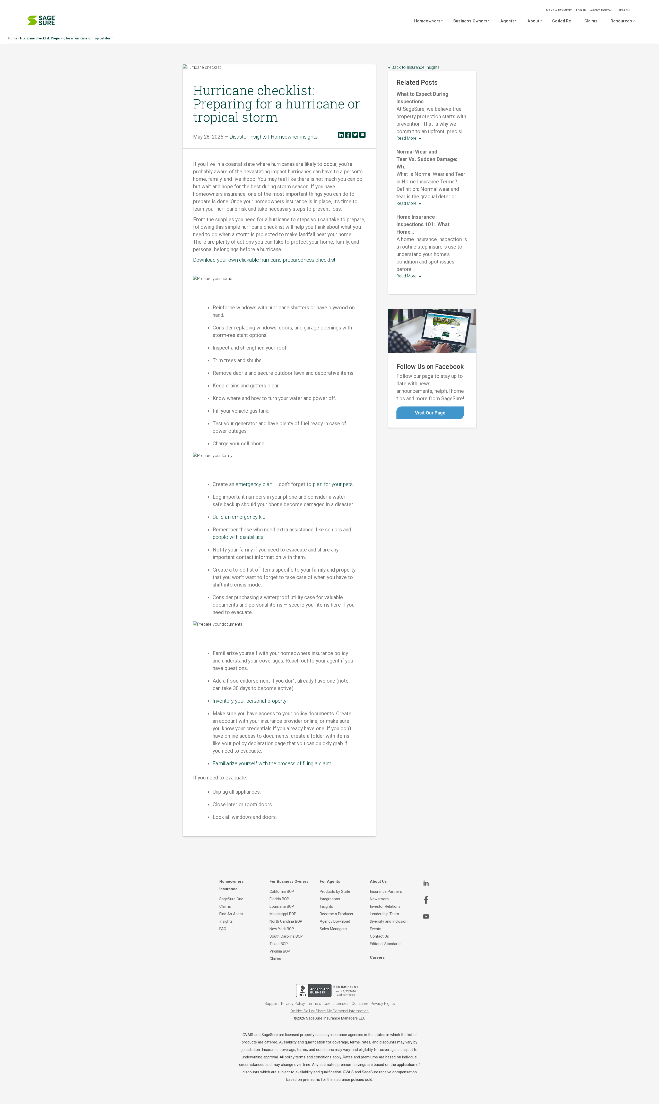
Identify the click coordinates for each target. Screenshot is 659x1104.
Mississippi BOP (283, 914)
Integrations (330, 899)
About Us (378, 881)
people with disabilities (238, 537)
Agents (507, 21)
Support (271, 1003)
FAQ (222, 929)
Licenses (341, 1003)
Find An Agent (231, 914)
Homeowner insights (294, 137)
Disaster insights (248, 137)
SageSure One (231, 899)
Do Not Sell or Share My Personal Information (329, 1011)
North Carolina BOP (286, 921)
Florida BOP (279, 899)
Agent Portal (601, 10)
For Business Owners (289, 881)
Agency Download (335, 921)
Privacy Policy (293, 1003)
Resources (621, 21)
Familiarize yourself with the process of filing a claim (272, 763)
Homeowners (427, 21)
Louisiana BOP (282, 906)
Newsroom (379, 899)
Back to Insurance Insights (415, 67)
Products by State (335, 891)
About (533, 21)
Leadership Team (384, 914)
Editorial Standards (386, 943)
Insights (226, 921)
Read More (407, 138)
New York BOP (282, 929)
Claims (591, 21)
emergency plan (254, 484)
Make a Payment (559, 10)
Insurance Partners (386, 891)
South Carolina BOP (286, 936)
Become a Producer (336, 914)
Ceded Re (561, 21)
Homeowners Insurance (231, 885)
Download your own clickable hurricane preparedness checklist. (265, 260)
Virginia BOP (280, 951)
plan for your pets (333, 484)
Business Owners (470, 21)
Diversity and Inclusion (388, 921)
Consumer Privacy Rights (373, 1003)
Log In (581, 10)
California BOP (282, 891)
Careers (377, 957)
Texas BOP (279, 943)
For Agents (330, 881)
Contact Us (379, 936)
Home (13, 38)
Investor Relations (385, 906)
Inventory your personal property (250, 701)
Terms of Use (319, 1003)
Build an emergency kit (238, 517)
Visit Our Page (430, 412)
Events (375, 929)
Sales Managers (333, 929)
